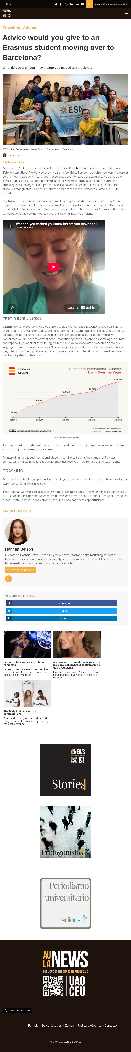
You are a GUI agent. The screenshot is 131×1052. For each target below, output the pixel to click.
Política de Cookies (89, 1025)
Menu (7, 4)
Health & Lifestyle (17, 511)
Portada (33, 1025)
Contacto (111, 1025)
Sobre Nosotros (52, 1025)
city (76, 168)
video (102, 479)
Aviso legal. (72, 1042)
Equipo (69, 1025)
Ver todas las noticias (20, 570)
